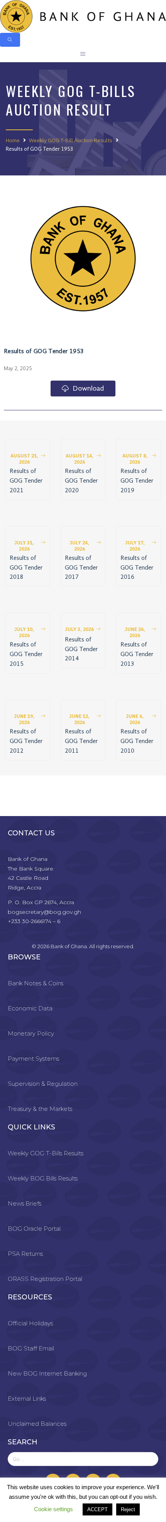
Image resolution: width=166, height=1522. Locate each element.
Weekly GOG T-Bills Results (45, 1153)
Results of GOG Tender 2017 (81, 568)
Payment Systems (33, 1058)
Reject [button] (128, 1509)
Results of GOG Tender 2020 (81, 481)
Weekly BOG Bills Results (43, 1178)
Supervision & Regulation (43, 1083)
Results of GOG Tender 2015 (26, 654)
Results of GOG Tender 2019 (136, 481)
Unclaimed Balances (37, 1423)
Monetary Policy (31, 1033)
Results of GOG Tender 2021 (26, 481)
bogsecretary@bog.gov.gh (44, 911)
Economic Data (30, 1008)
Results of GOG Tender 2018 (26, 568)
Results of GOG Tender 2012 (26, 741)
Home (13, 140)
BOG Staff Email (31, 1348)
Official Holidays (30, 1323)
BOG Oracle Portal (34, 1228)
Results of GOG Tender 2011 (81, 741)
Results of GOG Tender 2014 (81, 649)
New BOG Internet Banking (47, 1373)
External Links (27, 1398)
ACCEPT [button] (97, 1509)
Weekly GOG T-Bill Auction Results (70, 140)
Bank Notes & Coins (35, 983)
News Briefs (24, 1203)
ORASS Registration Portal (45, 1278)
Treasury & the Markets (40, 1108)
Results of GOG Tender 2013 (136, 654)
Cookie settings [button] (53, 1509)
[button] (28, 459)
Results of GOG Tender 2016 (136, 568)
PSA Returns (25, 1253)
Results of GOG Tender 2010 (136, 741)
